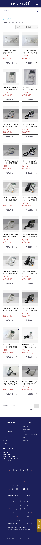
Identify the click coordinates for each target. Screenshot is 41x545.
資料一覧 (25, 426)
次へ (24, 409)
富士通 (5, 440)
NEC (4, 429)
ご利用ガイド (26, 429)
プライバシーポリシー (29, 437)
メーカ (9, 19)
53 (37, 406)
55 (14, 409)
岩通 (4, 437)
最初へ (5, 406)
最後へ (32, 409)
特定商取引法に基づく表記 (30, 434)
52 (30, 406)
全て (4, 19)
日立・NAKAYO (7, 432)
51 (24, 406)
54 (8, 409)
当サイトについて (28, 432)
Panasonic (6, 434)
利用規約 (25, 440)
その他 (5, 443)
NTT (4, 426)
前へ (14, 406)
